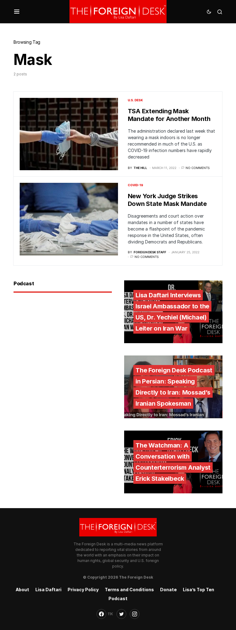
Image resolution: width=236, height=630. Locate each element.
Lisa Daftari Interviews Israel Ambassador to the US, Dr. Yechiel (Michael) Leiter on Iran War (172, 311)
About (22, 589)
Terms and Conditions (129, 589)
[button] (17, 11)
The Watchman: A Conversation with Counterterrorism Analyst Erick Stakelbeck (173, 462)
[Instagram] (135, 614)
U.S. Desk (135, 100)
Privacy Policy (83, 589)
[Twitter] (121, 614)
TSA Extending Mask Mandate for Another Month (169, 114)
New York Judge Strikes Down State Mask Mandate (167, 199)
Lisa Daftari (48, 589)
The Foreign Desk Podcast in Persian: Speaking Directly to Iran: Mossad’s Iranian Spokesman (174, 387)
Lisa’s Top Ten (198, 589)
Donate (168, 589)
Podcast (118, 598)
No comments (198, 168)
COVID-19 (135, 185)
